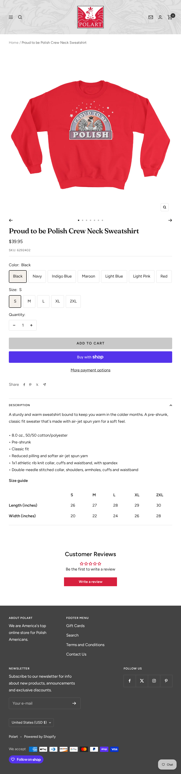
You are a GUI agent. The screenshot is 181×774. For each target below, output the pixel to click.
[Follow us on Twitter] (142, 681)
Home (14, 42)
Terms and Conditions (85, 644)
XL (57, 301)
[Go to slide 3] (86, 220)
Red (164, 276)
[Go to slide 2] (82, 220)
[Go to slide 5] (94, 220)
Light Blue (114, 276)
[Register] (74, 703)
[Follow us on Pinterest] (166, 681)
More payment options (90, 370)
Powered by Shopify (40, 736)
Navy (37, 276)
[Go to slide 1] (78, 220)
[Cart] (170, 17)
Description (19, 405)
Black (18, 276)
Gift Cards (75, 625)
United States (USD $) (29, 722)
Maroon (88, 276)
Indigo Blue (62, 276)
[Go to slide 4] (90, 220)
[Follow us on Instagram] (154, 681)
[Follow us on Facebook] (130, 681)
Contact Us (76, 654)
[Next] (170, 220)
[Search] (20, 17)
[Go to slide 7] (102, 220)
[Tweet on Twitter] (37, 384)
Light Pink (141, 276)
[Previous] (11, 220)
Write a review (90, 582)
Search (72, 635)
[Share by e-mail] (44, 384)
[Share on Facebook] (24, 384)
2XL (73, 301)
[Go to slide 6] (98, 220)
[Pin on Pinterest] (30, 384)
